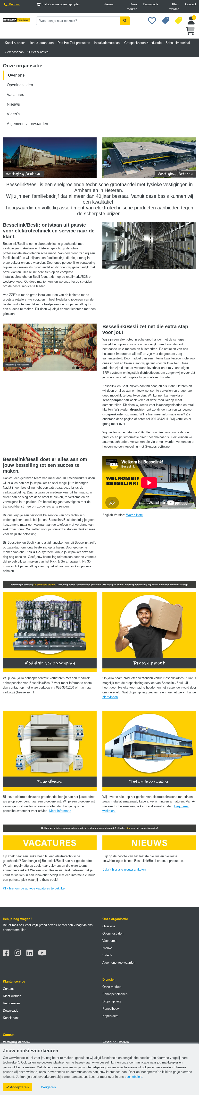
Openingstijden (20, 85)
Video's (13, 114)
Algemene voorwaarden (27, 124)
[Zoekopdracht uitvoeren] (125, 20)
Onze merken (132, 6)
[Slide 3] (181, 266)
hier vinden (110, 697)
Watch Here (134, 515)
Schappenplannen (114, 994)
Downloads (150, 4)
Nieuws (108, 4)
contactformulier (14, 930)
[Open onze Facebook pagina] (7, 953)
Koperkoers (110, 1016)
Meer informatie (60, 811)
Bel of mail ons (13, 925)
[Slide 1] (172, 266)
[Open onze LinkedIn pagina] (30, 953)
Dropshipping (111, 1001)
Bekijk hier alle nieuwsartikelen (124, 869)
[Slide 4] (185, 266)
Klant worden (174, 6)
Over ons (16, 75)
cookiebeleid (133, 1077)
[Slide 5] (190, 266)
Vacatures (15, 95)
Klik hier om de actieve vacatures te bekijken (34, 888)
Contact (190, 4)
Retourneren (11, 1003)
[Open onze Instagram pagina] (19, 953)
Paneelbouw (110, 1008)
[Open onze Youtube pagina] (43, 953)
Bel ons (13, 4)
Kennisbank (11, 1018)
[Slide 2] (177, 266)
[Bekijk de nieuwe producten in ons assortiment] (165, 22)
